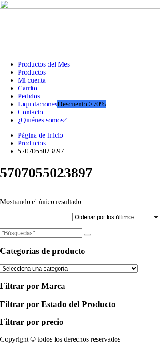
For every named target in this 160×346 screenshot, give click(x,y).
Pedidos (29, 96)
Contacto (30, 112)
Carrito (27, 88)
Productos (32, 72)
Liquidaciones (37, 104)
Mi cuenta (32, 80)
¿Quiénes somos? (42, 120)
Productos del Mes (44, 64)
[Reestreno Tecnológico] (80, 6)
